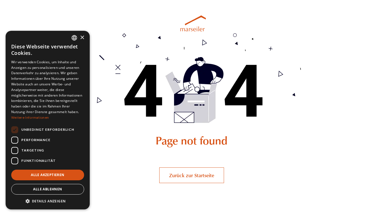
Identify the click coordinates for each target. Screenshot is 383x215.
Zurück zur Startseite (191, 175)
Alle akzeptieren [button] (47, 174)
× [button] (82, 38)
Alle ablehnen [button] (47, 189)
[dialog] (48, 120)
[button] (47, 201)
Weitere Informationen (30, 117)
